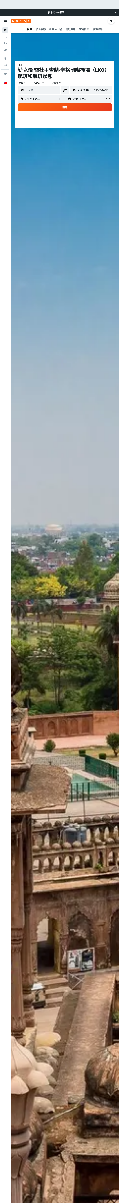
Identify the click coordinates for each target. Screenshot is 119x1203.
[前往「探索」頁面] (5, 58)
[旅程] (5, 74)
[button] (115, 12)
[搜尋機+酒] (5, 50)
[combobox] (56, 82)
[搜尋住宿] (5, 37)
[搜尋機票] (5, 30)
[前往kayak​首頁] (21, 21)
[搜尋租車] (5, 43)
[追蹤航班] (5, 65)
